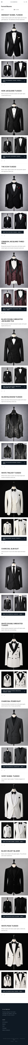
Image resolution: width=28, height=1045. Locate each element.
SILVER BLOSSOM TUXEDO (11, 397)
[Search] (24, 2)
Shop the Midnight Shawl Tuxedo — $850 (14, 81)
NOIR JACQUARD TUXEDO (11, 91)
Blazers (4, 1024)
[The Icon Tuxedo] (14, 192)
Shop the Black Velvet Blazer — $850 (13, 916)
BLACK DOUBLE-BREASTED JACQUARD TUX (12, 320)
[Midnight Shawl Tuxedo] (14, 40)
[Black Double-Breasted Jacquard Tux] (14, 346)
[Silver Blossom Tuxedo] (14, 422)
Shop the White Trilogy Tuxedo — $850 (14, 539)
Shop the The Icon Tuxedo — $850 (12, 232)
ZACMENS (14, 2)
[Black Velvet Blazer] (14, 876)
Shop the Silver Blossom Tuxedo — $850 (14, 463)
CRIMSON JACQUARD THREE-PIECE (13, 242)
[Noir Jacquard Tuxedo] (14, 116)
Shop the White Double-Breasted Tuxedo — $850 (14, 691)
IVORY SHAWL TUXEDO (10, 776)
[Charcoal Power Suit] (14, 727)
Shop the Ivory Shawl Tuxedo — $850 (13, 841)
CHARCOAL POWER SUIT (11, 701)
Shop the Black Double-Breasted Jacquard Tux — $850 (14, 387)
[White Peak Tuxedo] (14, 951)
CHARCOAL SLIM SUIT (10, 549)
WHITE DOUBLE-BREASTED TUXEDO (12, 624)
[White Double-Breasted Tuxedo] (14, 651)
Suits (3, 1026)
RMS (14, 1039)
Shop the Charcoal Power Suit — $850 (14, 766)
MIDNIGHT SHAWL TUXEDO (12, 15)
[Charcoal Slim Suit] (14, 574)
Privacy (12, 1041)
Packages (4, 1028)
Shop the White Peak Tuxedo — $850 (13, 991)
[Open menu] (2, 2)
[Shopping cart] (26, 2)
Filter (17, 9)
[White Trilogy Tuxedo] (14, 498)
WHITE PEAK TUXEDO (9, 926)
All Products (5, 1022)
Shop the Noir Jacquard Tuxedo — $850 (14, 157)
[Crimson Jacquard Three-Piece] (14, 269)
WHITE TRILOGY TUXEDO (11, 473)
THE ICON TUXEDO (8, 167)
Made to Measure (6, 1030)
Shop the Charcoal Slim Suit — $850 (13, 614)
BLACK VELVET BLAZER (10, 851)
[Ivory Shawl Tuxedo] (14, 802)
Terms (16, 1041)
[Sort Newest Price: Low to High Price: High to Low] (6, 9)
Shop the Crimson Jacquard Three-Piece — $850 (14, 309)
